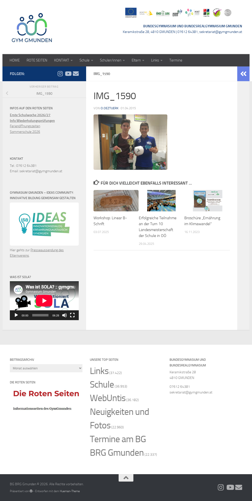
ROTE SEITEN (37, 60)
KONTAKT (61, 60)
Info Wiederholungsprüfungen (32, 121)
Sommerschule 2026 (25, 132)
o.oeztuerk (109, 108)
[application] (44, 300)
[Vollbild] (72, 315)
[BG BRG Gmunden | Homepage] (32, 27)
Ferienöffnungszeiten (25, 126)
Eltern (136, 60)
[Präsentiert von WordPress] (31, 491)
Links (155, 60)
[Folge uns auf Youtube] (68, 74)
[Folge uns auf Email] (76, 74)
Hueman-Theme (70, 491)
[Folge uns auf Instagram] (60, 74)
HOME (15, 60)
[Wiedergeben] (16, 315)
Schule (84, 60)
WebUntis (108, 398)
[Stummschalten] (64, 315)
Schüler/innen (110, 60)
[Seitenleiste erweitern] (243, 73)
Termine (175, 60)
